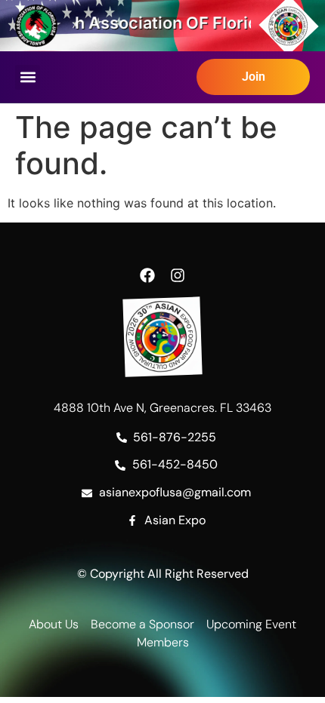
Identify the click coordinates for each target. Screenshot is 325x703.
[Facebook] (147, 275)
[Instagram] (177, 275)
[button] (27, 77)
